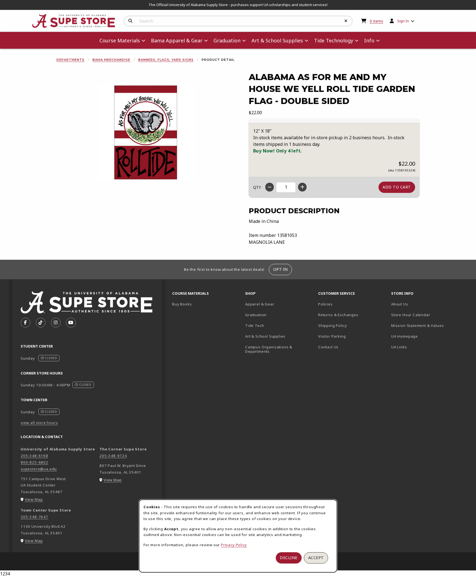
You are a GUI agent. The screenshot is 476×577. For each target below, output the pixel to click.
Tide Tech (254, 325)
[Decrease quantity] (269, 187)
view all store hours (39, 422)
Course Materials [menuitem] (119, 40)
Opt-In (280, 269)
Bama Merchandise (111, 60)
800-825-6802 (34, 462)
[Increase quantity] (302, 187)
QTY (257, 187)
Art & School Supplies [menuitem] (277, 40)
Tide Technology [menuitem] (333, 40)
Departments (70, 60)
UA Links (399, 346)
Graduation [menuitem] (226, 40)
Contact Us (328, 346)
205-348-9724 (113, 455)
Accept (316, 557)
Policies (325, 304)
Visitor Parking (332, 336)
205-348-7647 (34, 516)
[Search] (130, 21)
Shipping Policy (332, 325)
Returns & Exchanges (338, 314)
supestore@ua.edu (39, 468)
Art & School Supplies (265, 336)
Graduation (256, 314)
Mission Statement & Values (417, 325)
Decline (289, 557)
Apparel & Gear (259, 304)
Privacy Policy (234, 544)
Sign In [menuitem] (403, 20)
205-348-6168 (34, 455)
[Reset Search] (346, 21)
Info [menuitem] (369, 40)
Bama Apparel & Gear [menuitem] (176, 40)
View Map (34, 499)
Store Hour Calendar (425, 314)
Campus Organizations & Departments (276, 349)
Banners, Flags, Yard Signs (166, 60)
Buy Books (182, 304)
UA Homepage (423, 336)
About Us (399, 304)
